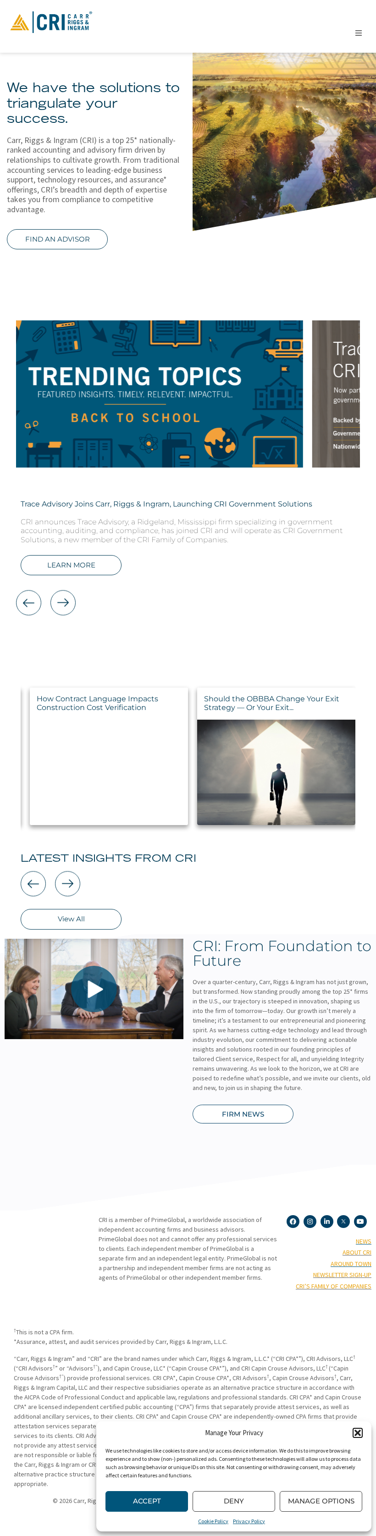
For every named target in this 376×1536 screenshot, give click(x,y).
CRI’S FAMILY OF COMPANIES (333, 1286)
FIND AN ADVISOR (57, 239)
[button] (357, 1432)
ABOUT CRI (357, 1252)
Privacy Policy (249, 1521)
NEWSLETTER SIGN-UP (342, 1275)
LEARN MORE (71, 565)
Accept (147, 1501)
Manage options (321, 1501)
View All (71, 918)
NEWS (363, 1241)
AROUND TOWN (351, 1264)
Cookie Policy (213, 1521)
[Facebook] (293, 1221)
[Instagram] (310, 1221)
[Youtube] (360, 1221)
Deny (234, 1501)
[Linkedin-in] (327, 1221)
